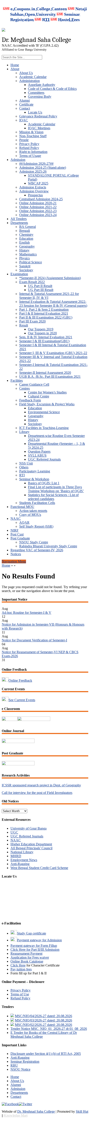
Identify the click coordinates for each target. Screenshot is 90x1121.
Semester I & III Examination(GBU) (44, 341)
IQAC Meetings (39, 128)
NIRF (14, 530)
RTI (22, 475)
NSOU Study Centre (33, 542)
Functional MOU (22, 507)
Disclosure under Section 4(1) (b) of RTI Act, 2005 (45, 1053)
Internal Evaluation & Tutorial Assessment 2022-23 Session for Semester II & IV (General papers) (53, 303)
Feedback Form (30, 400)
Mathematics (28, 254)
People (24, 140)
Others (23, 467)
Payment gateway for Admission (39, 940)
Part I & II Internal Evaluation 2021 (43, 313)
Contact (24, 108)
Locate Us (35, 112)
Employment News (23, 860)
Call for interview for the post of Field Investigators (37, 793)
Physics (24, 258)
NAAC (15, 518)
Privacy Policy (29, 144)
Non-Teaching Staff (33, 136)
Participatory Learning (34, 471)
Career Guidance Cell (34, 384)
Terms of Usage (30, 156)
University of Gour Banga (28, 828)
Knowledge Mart (16, 1115)
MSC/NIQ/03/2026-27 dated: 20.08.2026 (43, 1020)
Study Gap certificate (31, 933)
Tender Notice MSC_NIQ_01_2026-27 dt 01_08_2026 (48, 1029)
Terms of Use (19, 994)
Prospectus (35, 195)
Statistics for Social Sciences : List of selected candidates (53, 497)
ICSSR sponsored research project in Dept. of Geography (41, 785)
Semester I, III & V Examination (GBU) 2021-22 (53, 353)
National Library (21, 852)
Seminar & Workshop (34, 479)
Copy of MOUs (30, 514)
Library (24, 432)
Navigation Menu (14, 561)
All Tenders (18, 219)
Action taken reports (33, 511)
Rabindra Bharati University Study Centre (48, 546)
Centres (24, 388)
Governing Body (39, 96)
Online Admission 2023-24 (38, 215)
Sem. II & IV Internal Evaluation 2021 (45, 337)
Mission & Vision (31, 132)
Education (26, 238)
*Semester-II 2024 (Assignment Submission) (50, 278)
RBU (14, 1065)
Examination (19, 274)
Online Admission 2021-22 (38, 207)
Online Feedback (20, 680)
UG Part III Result (40, 290)
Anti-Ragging (19, 864)
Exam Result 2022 (32, 282)
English (24, 242)
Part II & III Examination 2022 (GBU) (45, 317)
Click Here (18, 965)
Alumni (24, 100)
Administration (29, 81)
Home (14, 65)
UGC (14, 832)
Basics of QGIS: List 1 (43, 483)
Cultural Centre (38, 396)
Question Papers (39, 451)
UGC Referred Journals (44, 459)
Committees (36, 92)
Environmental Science (44, 412)
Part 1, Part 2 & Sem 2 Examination (44, 309)
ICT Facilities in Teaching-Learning (44, 428)
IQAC (23, 120)
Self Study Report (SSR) (36, 526)
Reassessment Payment (26, 953)
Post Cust (17, 534)
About (14, 69)
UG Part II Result (40, 286)
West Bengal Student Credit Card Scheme (39, 868)
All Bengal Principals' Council (31, 848)
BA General (27, 227)
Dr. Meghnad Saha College (36, 1111)
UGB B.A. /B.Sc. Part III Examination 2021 (50, 376)
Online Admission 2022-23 (38, 211)
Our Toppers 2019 (40, 329)
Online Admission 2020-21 (38, 203)
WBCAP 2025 (38, 183)
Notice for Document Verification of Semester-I (34, 637)
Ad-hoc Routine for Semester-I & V (26, 610)
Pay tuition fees (21, 969)
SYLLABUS (37, 455)
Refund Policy (29, 148)
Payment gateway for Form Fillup (33, 945)
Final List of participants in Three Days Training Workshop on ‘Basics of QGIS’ (56, 489)
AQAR (24, 522)
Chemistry (26, 234)
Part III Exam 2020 (32, 321)
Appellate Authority (41, 85)
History (24, 250)
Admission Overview (34, 191)
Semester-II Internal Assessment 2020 (45, 372)
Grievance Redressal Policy (38, 116)
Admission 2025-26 (33, 171)
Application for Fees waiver (29, 957)
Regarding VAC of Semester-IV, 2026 (36, 550)
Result (23, 325)
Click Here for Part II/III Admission (34, 949)
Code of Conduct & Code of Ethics (52, 88)
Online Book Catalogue (26, 961)
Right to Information (33, 152)
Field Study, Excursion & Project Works (46, 404)
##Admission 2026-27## (36, 163)
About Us (26, 73)
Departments (19, 223)
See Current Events (22, 700)
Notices (15, 554)
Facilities (16, 380)
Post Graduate (20, 538)
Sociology (26, 270)
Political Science (30, 262)
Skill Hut (82, 1111)
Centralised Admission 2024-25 (41, 199)
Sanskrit (24, 266)
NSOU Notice (20, 1069)
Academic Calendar (33, 77)
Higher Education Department (31, 844)
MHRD (15, 856)
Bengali (24, 230)
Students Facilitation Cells (37, 503)
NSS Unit (26, 463)
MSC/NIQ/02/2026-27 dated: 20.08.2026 (43, 1025)
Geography (27, 246)
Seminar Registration (24, 1061)
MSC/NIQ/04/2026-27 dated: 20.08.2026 (43, 1016)
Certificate (26, 104)
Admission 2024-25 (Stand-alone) (42, 167)
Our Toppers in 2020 (42, 333)
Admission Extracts (32, 187)
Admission (17, 159)
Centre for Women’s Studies (47, 392)
